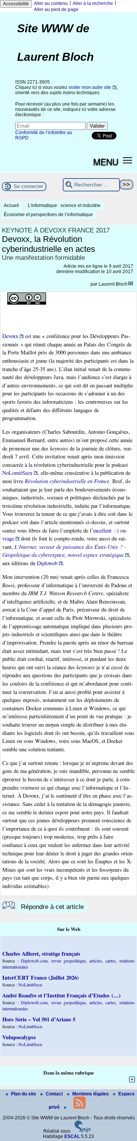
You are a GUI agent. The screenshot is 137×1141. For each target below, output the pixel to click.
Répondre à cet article (52, 906)
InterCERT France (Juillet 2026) (40, 977)
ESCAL (72, 1136)
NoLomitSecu (17, 472)
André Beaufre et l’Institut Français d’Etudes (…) (61, 995)
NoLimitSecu (30, 984)
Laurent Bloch (113, 284)
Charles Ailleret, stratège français (41, 954)
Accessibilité (16, 3)
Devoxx (10, 336)
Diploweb (47, 563)
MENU (105, 161)
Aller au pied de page (56, 9)
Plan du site (24, 1094)
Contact (55, 1094)
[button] (127, 160)
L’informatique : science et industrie (64, 205)
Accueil (11, 205)
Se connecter (28, 186)
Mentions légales (91, 1094)
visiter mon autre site (89, 87)
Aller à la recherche (93, 3)
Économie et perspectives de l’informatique (48, 214)
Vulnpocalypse (19, 1037)
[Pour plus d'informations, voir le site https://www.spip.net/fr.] (83, 1131)
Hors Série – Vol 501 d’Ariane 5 (38, 1019)
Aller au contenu (51, 3)
